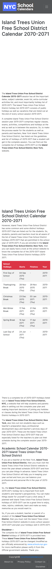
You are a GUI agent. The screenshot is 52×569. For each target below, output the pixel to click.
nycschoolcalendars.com (32, 557)
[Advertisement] (26, 64)
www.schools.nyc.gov (37, 544)
